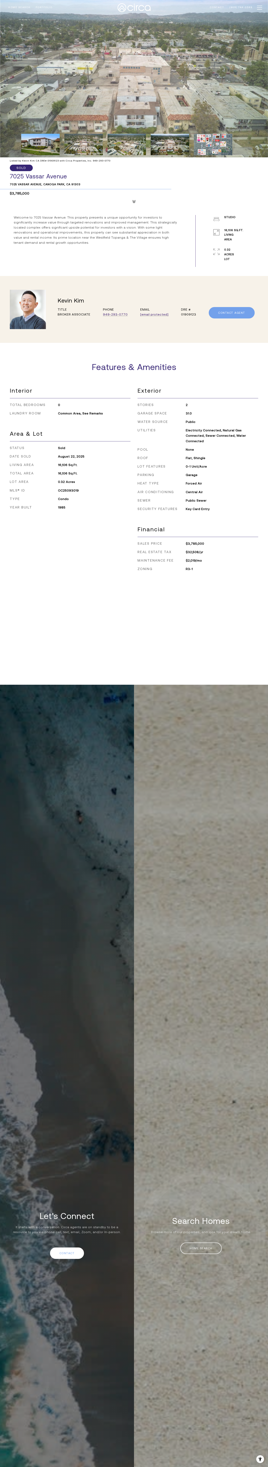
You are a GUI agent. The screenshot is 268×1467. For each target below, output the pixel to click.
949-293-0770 (115, 314)
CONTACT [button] (67, 1253)
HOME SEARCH (201, 1248)
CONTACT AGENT (231, 312)
